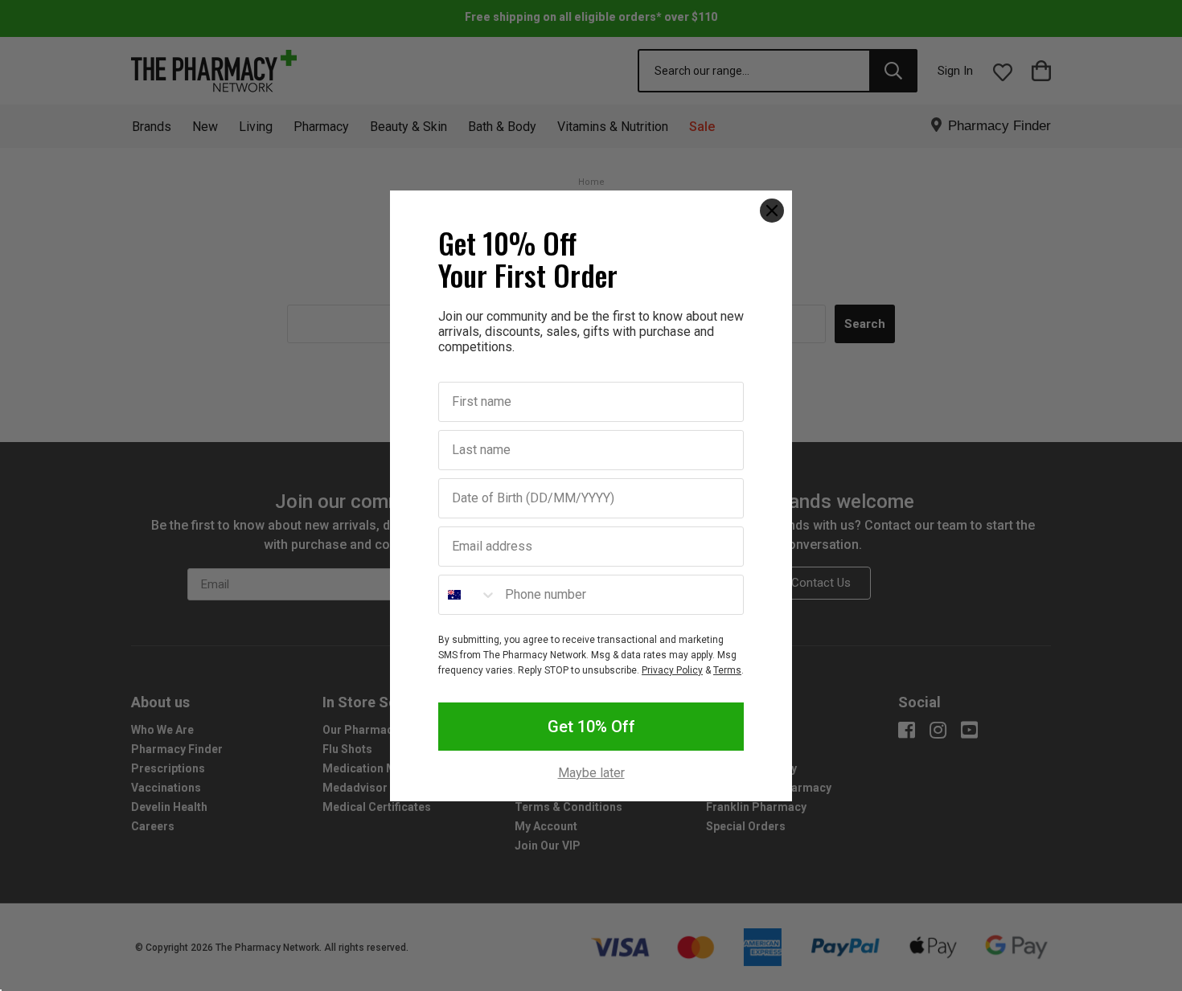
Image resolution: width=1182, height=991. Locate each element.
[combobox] (468, 594)
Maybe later (591, 773)
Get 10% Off (591, 726)
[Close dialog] (772, 211)
